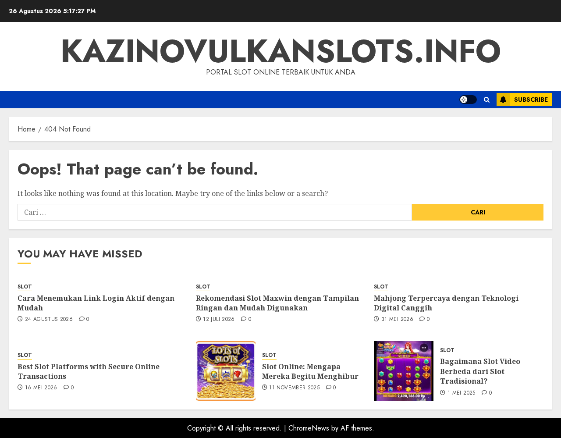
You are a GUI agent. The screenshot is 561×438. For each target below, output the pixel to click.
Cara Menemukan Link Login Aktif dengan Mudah (96, 303)
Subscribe (531, 99)
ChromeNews (308, 428)
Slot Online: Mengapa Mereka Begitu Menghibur (310, 371)
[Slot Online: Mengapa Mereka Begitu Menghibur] (226, 371)
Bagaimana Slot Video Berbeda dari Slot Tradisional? (480, 371)
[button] (486, 99)
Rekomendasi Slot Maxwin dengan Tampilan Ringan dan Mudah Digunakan (277, 303)
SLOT (25, 287)
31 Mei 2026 (397, 319)
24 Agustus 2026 (49, 319)
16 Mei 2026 (41, 388)
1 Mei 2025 (461, 393)
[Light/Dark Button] (468, 99)
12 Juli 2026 (218, 319)
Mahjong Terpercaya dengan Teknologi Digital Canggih (446, 303)
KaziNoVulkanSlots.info (280, 51)
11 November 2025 (294, 388)
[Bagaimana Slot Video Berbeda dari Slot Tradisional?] (403, 371)
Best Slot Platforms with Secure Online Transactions (89, 371)
